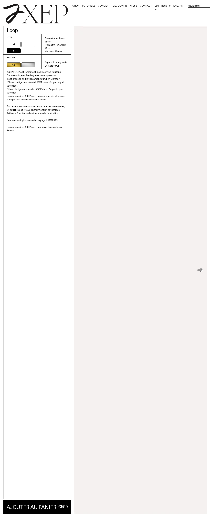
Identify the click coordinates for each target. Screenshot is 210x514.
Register (166, 5)
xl (14, 44)
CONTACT (146, 5)
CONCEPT (104, 5)
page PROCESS (49, 120)
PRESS (133, 5)
